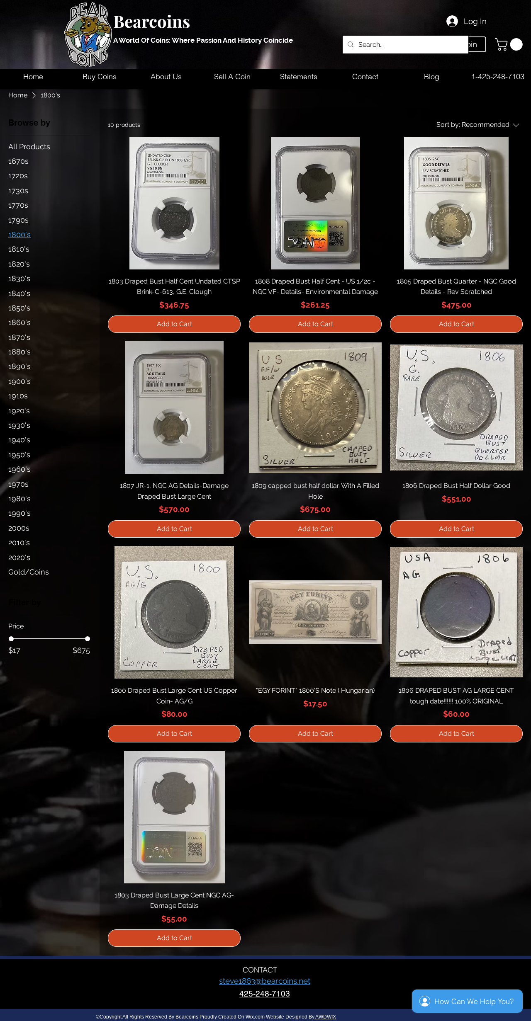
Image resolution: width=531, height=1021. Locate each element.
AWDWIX (325, 1017)
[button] (510, 44)
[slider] (11, 639)
